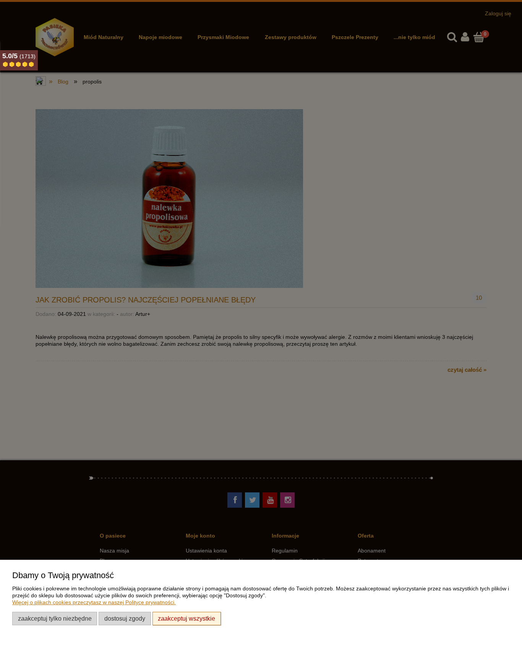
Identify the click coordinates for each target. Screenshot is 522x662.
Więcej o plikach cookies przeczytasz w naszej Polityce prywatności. (94, 602)
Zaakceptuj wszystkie (186, 618)
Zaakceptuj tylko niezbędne (55, 618)
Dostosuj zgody (124, 618)
